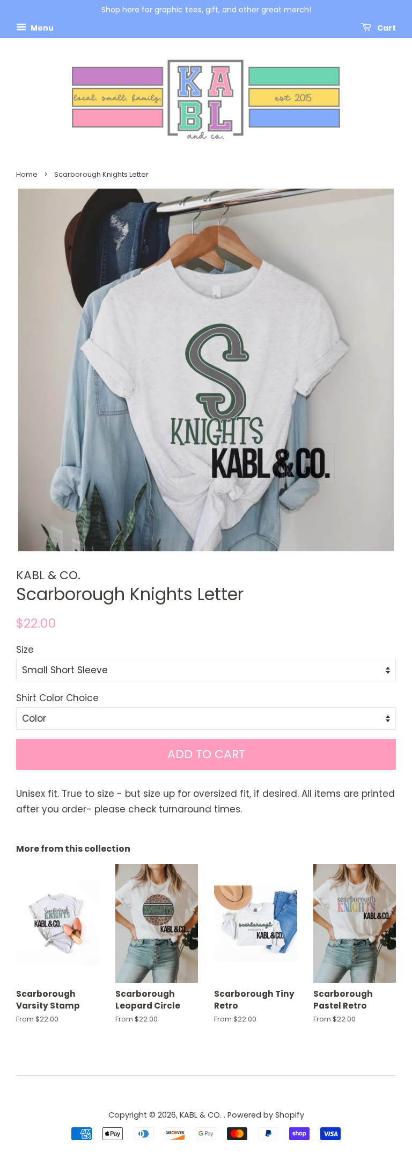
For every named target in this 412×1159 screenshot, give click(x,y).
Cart (386, 27)
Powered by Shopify (265, 1115)
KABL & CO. (202, 1115)
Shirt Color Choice (57, 698)
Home (27, 174)
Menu (41, 27)
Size (25, 649)
